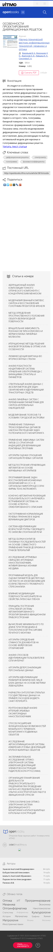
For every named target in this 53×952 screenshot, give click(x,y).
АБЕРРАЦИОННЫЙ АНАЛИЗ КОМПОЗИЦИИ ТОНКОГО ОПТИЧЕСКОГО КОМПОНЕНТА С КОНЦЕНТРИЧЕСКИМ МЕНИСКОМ (25, 289)
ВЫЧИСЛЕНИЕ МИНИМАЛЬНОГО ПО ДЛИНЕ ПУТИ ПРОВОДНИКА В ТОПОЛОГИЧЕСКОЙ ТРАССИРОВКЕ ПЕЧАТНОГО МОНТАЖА (26, 628)
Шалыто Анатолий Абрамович (17, 876)
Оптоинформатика (15, 908)
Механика (9, 904)
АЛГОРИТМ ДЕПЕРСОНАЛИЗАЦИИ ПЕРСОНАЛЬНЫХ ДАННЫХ (25, 669)
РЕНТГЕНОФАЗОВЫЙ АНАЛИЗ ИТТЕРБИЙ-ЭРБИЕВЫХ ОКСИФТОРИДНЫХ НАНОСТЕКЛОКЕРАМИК (23, 712)
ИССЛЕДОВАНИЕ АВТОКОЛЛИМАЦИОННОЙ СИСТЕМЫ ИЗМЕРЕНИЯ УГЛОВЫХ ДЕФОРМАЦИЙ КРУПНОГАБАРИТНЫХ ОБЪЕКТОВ (27, 745)
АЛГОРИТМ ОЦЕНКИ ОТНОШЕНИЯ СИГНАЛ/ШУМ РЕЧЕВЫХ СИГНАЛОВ (26, 456)
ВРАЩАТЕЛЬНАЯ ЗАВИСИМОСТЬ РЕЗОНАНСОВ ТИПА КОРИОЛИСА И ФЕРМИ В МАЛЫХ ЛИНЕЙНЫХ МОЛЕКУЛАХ (26, 332)
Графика (35, 916)
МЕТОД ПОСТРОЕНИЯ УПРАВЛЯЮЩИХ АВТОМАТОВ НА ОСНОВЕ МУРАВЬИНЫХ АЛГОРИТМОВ (27, 467)
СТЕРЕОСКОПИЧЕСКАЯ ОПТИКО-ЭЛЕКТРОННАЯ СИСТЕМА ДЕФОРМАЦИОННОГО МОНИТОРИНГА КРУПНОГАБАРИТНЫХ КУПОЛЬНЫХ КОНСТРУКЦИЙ (27, 807)
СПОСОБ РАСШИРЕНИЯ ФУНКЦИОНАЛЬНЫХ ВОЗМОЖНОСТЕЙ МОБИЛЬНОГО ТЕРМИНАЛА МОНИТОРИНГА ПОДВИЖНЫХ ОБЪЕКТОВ (27, 729)
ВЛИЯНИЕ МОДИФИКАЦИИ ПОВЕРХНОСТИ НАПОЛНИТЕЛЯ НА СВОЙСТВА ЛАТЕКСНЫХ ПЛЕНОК (25, 596)
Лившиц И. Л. (42, 55)
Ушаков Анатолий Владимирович (18, 869)
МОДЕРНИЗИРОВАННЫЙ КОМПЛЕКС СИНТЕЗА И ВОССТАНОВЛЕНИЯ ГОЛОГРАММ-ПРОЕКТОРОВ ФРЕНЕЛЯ (27, 303)
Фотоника (46, 920)
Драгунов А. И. (28, 55)
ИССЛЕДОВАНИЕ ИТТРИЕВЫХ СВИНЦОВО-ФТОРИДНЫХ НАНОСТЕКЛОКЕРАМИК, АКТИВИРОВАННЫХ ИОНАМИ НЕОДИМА (23, 563)
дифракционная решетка (17, 157)
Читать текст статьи (15, 146)
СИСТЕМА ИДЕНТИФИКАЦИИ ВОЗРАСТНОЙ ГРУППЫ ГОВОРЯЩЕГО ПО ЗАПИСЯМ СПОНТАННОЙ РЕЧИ (27, 529)
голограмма (11, 161)
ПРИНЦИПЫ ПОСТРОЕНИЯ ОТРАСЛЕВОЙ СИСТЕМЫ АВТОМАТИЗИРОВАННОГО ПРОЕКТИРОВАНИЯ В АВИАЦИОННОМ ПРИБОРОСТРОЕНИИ (27, 612)
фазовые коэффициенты (33, 161)
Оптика (7, 900)
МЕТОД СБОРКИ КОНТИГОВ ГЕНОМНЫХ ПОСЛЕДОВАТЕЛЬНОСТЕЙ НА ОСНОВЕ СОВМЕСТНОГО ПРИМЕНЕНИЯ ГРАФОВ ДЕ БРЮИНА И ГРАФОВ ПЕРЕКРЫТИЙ (27, 544)
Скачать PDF (30, 72)
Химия (47, 916)
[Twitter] (7, 185)
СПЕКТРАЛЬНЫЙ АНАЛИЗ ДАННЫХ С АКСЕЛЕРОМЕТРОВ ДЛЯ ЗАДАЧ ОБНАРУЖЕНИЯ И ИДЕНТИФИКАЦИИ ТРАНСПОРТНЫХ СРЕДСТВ (26, 388)
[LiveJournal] (17, 185)
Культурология (41, 912)
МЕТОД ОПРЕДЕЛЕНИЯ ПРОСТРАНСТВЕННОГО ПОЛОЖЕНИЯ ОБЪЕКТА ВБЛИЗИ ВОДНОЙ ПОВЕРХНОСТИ (26, 317)
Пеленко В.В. (8, 883)
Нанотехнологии (41, 908)
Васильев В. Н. (28, 53)
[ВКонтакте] (4, 185)
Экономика (44, 905)
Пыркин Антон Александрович (17, 879)
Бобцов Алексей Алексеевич (16, 873)
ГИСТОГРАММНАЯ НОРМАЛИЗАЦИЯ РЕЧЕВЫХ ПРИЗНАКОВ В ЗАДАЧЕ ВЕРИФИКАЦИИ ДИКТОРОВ (26, 516)
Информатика (22, 913)
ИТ (18, 900)
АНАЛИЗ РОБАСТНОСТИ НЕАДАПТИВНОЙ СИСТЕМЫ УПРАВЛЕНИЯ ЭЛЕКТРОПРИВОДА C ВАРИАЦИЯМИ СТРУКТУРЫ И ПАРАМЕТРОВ (25, 371)
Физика (30, 920)
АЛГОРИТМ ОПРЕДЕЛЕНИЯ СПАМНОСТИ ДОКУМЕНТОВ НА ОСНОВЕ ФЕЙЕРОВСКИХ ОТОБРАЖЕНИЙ (24, 643)
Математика (21, 916)
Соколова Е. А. (25, 58)
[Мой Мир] (14, 185)
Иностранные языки (13, 924)
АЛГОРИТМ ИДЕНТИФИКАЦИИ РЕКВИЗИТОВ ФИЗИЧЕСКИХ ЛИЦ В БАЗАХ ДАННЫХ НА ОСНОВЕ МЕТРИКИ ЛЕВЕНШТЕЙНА (27, 681)
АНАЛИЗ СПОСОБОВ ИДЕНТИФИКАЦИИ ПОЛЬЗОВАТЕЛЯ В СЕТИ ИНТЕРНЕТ (26, 658)
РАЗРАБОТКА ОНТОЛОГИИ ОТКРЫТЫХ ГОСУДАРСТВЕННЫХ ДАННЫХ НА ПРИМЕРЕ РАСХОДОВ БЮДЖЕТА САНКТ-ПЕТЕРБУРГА (27, 696)
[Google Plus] (20, 185)
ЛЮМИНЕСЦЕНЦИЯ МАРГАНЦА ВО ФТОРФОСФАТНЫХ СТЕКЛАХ (25, 357)
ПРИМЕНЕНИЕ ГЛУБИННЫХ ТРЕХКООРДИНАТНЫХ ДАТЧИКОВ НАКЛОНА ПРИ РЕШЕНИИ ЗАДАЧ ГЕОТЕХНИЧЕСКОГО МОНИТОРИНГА (26, 428)
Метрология (10, 920)
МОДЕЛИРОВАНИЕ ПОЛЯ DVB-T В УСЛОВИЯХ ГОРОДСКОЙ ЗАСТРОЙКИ (26, 416)
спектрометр (40, 157)
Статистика (8, 913)
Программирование (37, 900)
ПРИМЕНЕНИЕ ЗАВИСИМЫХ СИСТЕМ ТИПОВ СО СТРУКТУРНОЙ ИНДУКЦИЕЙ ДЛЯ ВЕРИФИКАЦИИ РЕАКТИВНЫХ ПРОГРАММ (26, 444)
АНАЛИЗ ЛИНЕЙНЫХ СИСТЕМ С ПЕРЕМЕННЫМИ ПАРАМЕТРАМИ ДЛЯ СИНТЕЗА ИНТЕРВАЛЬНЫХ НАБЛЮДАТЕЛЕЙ (26, 403)
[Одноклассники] (11, 185)
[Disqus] (26, 228)
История (7, 916)
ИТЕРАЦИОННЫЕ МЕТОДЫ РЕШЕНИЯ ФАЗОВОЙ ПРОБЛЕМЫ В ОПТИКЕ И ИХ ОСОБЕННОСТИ (27, 346)
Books (11, 12)
